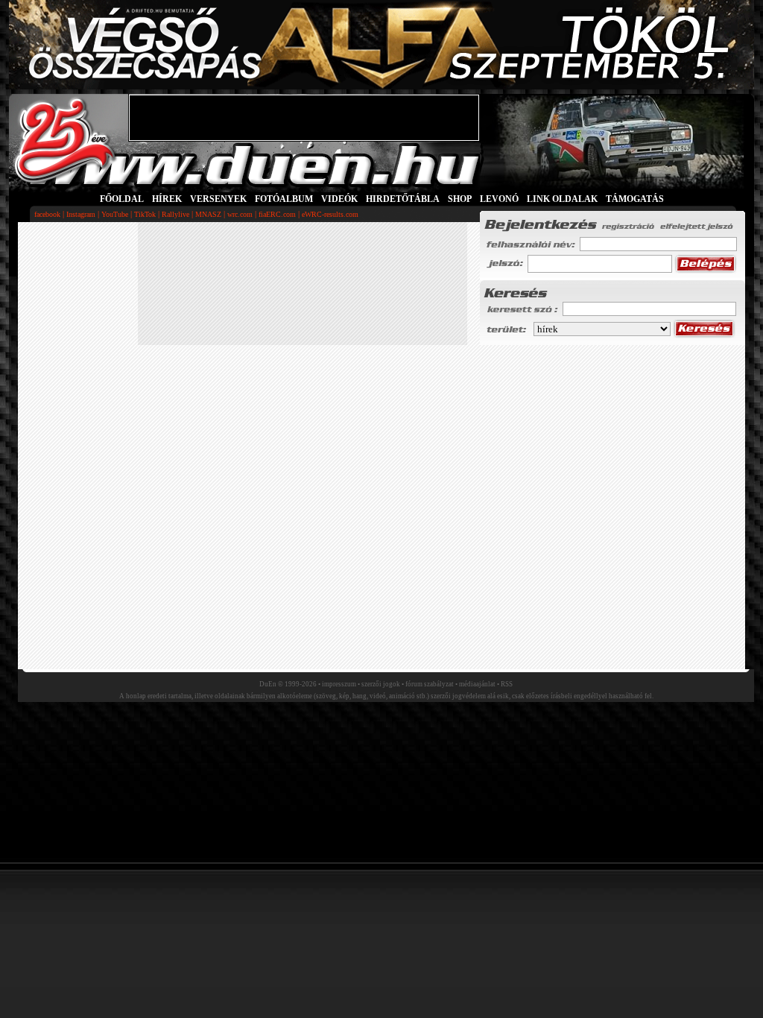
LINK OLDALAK (562, 199)
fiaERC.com (277, 214)
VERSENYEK (218, 199)
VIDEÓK (339, 199)
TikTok (145, 214)
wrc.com (240, 214)
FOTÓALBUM (284, 199)
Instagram (80, 214)
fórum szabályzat (429, 684)
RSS (507, 684)
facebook (47, 214)
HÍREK (167, 199)
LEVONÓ (500, 199)
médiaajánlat (477, 684)
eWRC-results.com (330, 214)
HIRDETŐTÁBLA (403, 199)
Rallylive (175, 214)
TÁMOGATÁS (635, 199)
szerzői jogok (380, 684)
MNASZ (208, 214)
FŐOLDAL (122, 199)
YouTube (114, 214)
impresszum (339, 684)
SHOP (460, 199)
